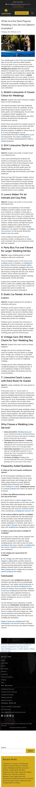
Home (3, 660)
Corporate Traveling (7, 695)
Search (3, 747)
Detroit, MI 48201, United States (11, 707)
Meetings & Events (6, 697)
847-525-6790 (18, 2)
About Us (4, 671)
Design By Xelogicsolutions (18, 727)
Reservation (5, 669)
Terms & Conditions (7, 677)
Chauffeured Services (7, 689)
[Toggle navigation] (32, 13)
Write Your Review (18, 6)
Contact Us (4, 674)
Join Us (3, 666)
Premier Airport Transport (9, 692)
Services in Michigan (15, 643)
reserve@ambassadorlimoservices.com (18, 4)
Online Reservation (22, 13)
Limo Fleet (4, 663)
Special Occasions (6, 700)
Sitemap (3, 680)
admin (19, 32)
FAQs (2, 683)
